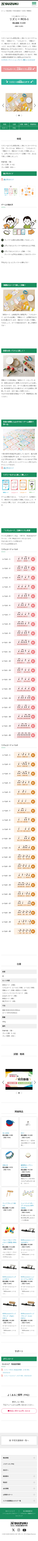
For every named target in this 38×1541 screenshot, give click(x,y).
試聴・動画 (23, 124)
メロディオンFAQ (8, 1464)
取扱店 (5, 1482)
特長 (4, 124)
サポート (5, 128)
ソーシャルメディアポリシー (10, 1513)
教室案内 (6, 1476)
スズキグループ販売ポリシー (27, 1513)
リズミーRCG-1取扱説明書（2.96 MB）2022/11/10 (16, 1371)
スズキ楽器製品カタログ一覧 (12, 1501)
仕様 (14, 124)
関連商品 (33, 124)
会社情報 (6, 1488)
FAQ (14, 128)
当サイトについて (10, 1511)
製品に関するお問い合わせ (20, 1411)
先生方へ (6, 1470)
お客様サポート (8, 1494)
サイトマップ (19, 1515)
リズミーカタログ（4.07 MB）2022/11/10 (17, 1376)
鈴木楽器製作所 (14, 3)
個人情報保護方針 (28, 1511)
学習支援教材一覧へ (20, 1440)
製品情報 (6, 1458)
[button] (35, 104)
